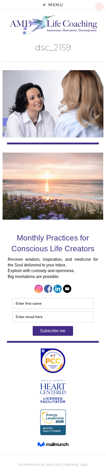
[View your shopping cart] (99, 7)
